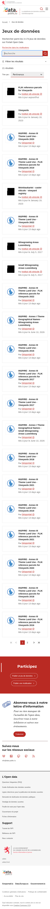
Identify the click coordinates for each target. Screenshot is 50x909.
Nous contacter (7, 838)
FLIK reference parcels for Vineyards (30, 89)
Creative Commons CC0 (22, 905)
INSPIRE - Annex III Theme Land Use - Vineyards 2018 (28, 456)
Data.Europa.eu (21, 884)
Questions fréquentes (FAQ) (12, 782)
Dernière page (39, 642)
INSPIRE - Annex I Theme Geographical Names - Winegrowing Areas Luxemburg (31, 320)
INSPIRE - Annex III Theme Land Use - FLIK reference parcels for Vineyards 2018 (30, 592)
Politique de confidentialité (37, 892)
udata (4, 859)
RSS (33, 756)
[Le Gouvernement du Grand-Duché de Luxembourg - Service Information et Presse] (22, 850)
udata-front (6, 862)
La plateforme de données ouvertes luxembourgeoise (33, 12)
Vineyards (23, 110)
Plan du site (19, 896)
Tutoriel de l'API (7, 828)
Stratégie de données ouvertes (13, 802)
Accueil (5, 22)
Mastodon (18, 756)
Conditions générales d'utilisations (14, 892)
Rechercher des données (41, 8)
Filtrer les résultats (14, 61)
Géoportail (27, 143)
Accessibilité (8, 896)
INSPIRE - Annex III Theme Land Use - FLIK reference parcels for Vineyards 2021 (30, 535)
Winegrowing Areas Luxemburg (28, 243)
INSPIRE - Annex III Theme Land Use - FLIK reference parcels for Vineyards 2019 (30, 163)
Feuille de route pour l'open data (13, 807)
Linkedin (11, 756)
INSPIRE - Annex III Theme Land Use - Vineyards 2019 (28, 508)
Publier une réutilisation (22, 683)
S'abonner (20, 734)
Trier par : (6, 74)
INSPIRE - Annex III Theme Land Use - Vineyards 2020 (28, 136)
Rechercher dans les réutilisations (15, 47)
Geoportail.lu (7, 884)
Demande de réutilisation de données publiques (18, 797)
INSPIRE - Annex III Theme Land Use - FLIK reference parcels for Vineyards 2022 (30, 292)
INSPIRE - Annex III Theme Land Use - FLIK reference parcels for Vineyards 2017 (30, 375)
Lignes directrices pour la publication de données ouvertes (22, 792)
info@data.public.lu (9, 761)
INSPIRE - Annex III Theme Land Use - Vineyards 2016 (28, 348)
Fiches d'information (9, 817)
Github (26, 756)
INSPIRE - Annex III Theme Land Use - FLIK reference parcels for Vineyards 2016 (30, 620)
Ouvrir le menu (47, 8)
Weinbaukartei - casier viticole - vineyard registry (30, 190)
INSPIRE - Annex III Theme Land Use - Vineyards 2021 (28, 482)
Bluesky (3, 756)
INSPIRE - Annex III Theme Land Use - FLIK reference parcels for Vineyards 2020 (30, 563)
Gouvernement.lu (38, 884)
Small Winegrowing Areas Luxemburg (28, 266)
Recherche (45, 53)
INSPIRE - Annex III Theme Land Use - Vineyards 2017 (28, 402)
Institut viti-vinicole (31, 94)
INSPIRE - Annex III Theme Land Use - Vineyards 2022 (28, 219)
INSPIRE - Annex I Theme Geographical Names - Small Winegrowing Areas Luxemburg (31, 429)
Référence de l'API (8, 833)
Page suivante (34, 642)
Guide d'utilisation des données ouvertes (16, 787)
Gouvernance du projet (10, 812)
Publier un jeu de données (22, 676)
